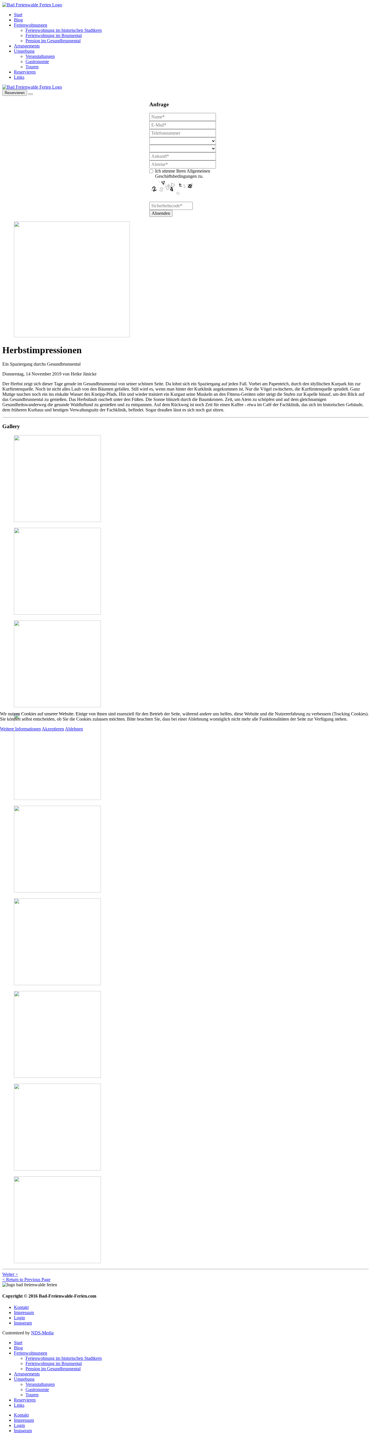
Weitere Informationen (20, 728)
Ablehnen (74, 728)
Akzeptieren (53, 728)
